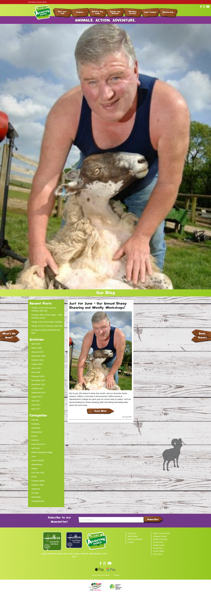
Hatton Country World (161, 533)
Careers (131, 542)
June (33, 456)
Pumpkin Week (38, 481)
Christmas (35, 428)
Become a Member (135, 539)
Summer (35, 493)
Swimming (35, 497)
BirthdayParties (133, 12)
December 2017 (38, 380)
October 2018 (37, 360)
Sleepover (35, 489)
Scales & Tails (37, 485)
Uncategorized (37, 501)
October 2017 (37, 388)
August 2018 (36, 364)
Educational (36, 432)
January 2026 (37, 352)
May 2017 (35, 409)
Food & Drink (158, 542)
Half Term (35, 448)
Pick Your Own (37, 473)
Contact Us (132, 533)
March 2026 (36, 348)
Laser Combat (150, 12)
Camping (35, 424)
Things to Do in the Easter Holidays (46, 322)
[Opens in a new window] (52, 541)
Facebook (100, 563)
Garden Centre (159, 545)
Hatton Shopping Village (42, 452)
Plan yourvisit (62, 12)
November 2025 (38, 356)
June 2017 (36, 405)
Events (34, 436)
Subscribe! (153, 519)
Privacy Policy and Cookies (100, 575)
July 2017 (35, 401)
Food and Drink (38, 444)
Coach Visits (158, 548)
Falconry (35, 440)
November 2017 (38, 384)
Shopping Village (159, 536)
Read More (101, 411)
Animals (34, 420)
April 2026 (35, 344)
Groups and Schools (115, 12)
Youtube (109, 563)
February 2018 (37, 376)
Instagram (104, 563)
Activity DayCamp (97, 12)
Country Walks (158, 551)
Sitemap (116, 575)
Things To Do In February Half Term (47, 326)
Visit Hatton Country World (37, 2)
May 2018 (35, 372)
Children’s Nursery (160, 539)
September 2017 (38, 393)
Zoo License (158, 554)
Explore (80, 12)
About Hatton (133, 536)
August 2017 (36, 397)
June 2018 (36, 368)
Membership (168, 12)
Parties (34, 469)
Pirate (33, 477)
